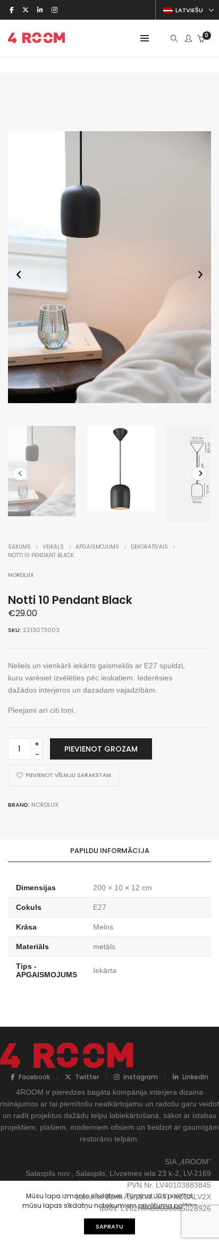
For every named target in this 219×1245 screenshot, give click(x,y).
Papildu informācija (109, 851)
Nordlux (21, 575)
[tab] (109, 851)
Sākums (19, 547)
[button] (200, 274)
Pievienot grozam (101, 749)
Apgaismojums (97, 547)
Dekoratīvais (149, 547)
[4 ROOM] (36, 39)
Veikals (53, 547)
